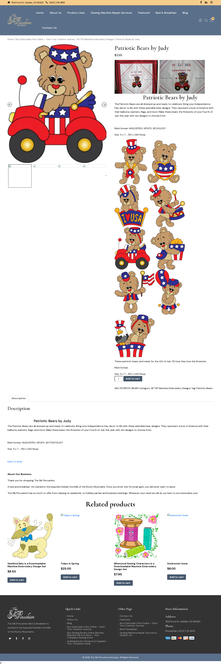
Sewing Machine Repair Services (111, 13)
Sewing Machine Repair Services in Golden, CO (138, 634)
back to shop (15, 461)
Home (40, 13)
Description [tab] (19, 398)
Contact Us (49, 28)
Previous (7, 175)
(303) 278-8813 (57, 2)
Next (105, 175)
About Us (55, 13)
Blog (185, 13)
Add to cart (133, 378)
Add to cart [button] (17, 579)
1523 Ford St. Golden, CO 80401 (27, 2)
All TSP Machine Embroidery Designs (95, 39)
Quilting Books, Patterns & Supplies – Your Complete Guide (87, 642)
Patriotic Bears (204, 388)
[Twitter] (10, 638)
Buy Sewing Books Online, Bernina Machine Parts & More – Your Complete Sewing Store (85, 635)
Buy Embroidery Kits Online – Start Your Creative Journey (45, 39)
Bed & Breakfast (166, 13)
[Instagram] (29, 638)
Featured (144, 13)
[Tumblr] (16, 638)
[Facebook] (22, 638)
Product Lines (76, 13)
